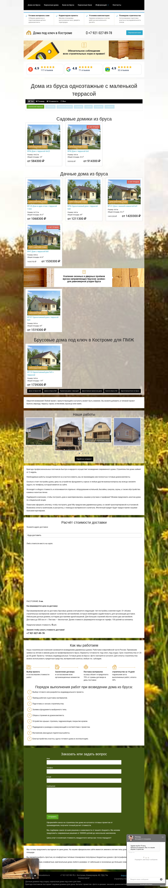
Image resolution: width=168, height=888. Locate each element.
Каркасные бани (85, 5)
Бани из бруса (68, 5)
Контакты (117, 5)
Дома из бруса (34, 5)
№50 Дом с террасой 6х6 (78, 151)
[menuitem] (34, 5)
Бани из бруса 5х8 (111, 391)
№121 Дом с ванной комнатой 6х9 (122, 206)
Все (64, 101)
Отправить (52, 817)
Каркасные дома (51, 5)
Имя (48, 758)
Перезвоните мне (134, 33)
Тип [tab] (32, 101)
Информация (101, 5)
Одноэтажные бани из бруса (130, 391)
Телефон (50, 768)
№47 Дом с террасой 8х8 (37, 251)
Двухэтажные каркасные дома (92, 391)
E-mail (49, 777)
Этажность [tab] (53, 101)
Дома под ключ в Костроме (52, 33)
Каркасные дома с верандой (69, 391)
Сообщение (51, 786)
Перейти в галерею (83, 459)
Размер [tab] (41, 101)
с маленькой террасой (35, 106)
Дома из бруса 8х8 (50, 391)
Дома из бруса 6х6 (35, 391)
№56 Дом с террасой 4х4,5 (38, 151)
